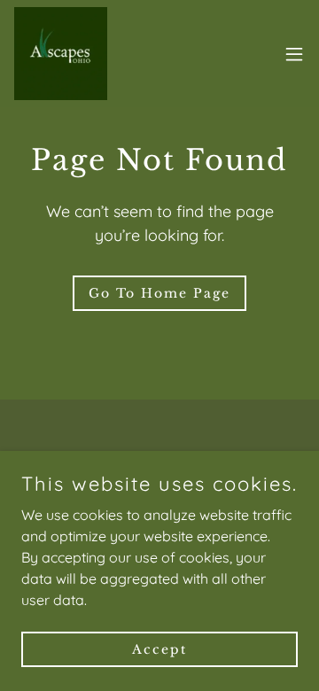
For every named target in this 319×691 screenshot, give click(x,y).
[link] (60, 53)
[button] (294, 54)
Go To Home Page (159, 293)
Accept (159, 648)
